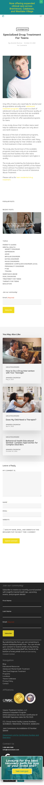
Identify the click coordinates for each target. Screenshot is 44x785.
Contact (6, 683)
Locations (6, 676)
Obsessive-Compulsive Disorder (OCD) (21, 264)
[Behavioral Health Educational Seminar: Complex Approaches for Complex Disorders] (22, 444)
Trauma (8, 271)
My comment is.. (9, 470)
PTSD (7, 268)
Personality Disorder (14, 266)
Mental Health (9, 247)
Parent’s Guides (9, 245)
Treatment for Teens (12, 279)
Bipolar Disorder (12, 256)
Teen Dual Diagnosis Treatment (14, 671)
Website (6, 520)
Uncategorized (22, 29)
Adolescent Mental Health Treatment (16, 669)
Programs (6, 674)
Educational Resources (11, 666)
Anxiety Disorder (12, 249)
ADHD (7, 254)
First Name (7, 600)
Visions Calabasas (9, 678)
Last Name (7, 611)
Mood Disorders (12, 261)
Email (8, 297)
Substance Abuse (10, 274)
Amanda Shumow (16, 43)
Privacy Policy (8, 681)
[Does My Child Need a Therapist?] (22, 409)
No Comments (22, 45)
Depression (10, 251)
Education (7, 284)
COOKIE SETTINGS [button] (9, 780)
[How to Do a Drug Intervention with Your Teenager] (22, 361)
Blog (4, 664)
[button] (41, 16)
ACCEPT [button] (21, 780)
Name (5, 502)
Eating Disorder (12, 259)
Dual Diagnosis (9, 276)
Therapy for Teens (11, 281)
